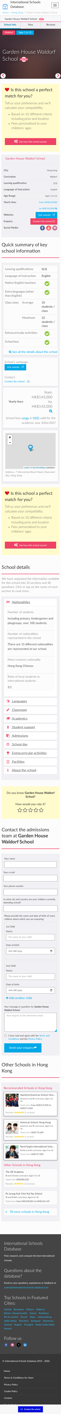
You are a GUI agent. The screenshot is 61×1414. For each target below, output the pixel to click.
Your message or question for (26, 1008)
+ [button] (10, 437)
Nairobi (7, 1309)
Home (5, 12)
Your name (9, 858)
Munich (8, 1328)
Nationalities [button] (20, 602)
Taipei (32, 1317)
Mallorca (40, 1309)
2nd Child (11, 966)
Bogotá (18, 1324)
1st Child (10, 926)
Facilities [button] (18, 761)
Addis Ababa (10, 1321)
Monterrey (48, 1321)
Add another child (20, 998)
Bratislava (44, 1313)
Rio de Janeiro (11, 1317)
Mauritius (24, 1321)
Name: (9, 931)
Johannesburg (45, 1317)
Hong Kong (17, 12)
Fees (30, 25)
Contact (8, 1398)
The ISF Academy (15, 1172)
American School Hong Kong (35, 1122)
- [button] (10, 442)
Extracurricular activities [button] (29, 753)
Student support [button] (23, 727)
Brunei (24, 1317)
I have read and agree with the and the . (29, 1037)
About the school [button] (23, 770)
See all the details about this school (34, 352)
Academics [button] (19, 718)
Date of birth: (13, 945)
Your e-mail (9, 872)
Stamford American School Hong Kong (40, 1095)
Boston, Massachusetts (15, 1313)
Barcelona (19, 1309)
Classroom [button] (19, 710)
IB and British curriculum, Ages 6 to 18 (22, 1197)
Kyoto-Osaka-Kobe (45, 1324)
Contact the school (43, 221)
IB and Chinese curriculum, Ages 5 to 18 (23, 1176)
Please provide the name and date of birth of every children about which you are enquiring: (29, 917)
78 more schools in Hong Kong (29, 1212)
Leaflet (26, 467)
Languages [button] (19, 701)
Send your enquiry (21, 1047)
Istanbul (8, 1324)
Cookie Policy (10, 1391)
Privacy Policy (35, 1039)
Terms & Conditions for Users (19, 1378)
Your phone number (13, 886)
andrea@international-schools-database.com (26, 1287)
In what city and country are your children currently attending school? (29, 901)
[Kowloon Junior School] (58, 75)
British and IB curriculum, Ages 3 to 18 (36, 1150)
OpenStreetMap (38, 467)
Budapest (36, 1321)
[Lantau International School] (3, 75)
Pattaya (30, 1309)
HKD (36, 418)
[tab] (30, 602)
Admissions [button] (19, 735)
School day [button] (19, 744)
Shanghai (28, 1324)
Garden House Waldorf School (25, 158)
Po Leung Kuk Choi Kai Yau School (24, 1194)
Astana (33, 1313)
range (26, 418)
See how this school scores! (33, 142)
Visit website (45, 215)
